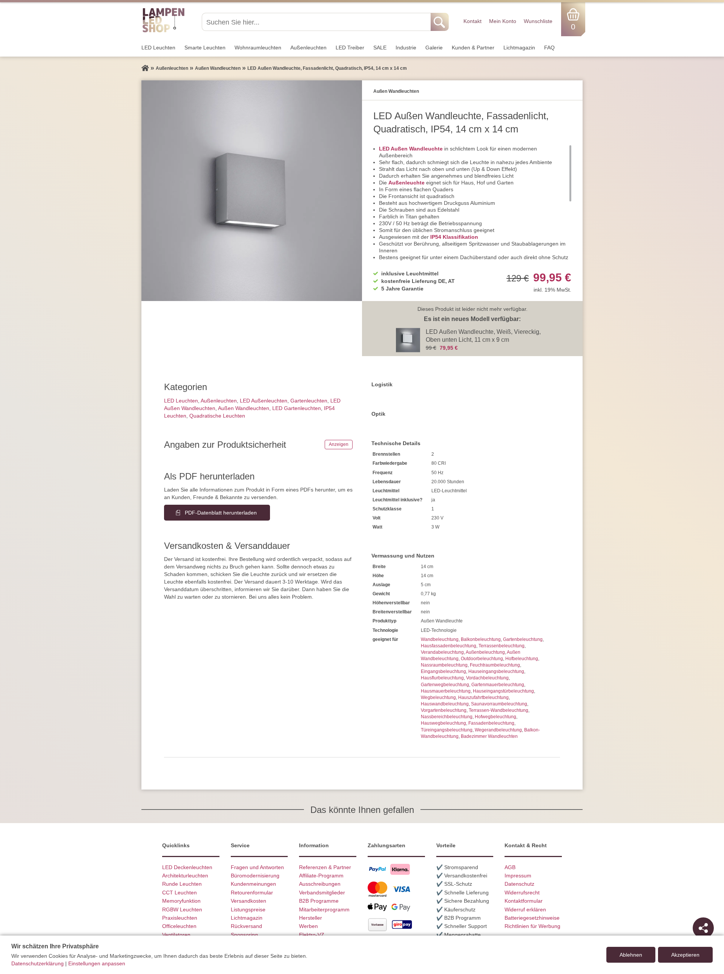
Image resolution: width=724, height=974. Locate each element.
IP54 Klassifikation (454, 237)
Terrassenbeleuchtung (502, 645)
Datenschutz (519, 884)
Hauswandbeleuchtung (445, 704)
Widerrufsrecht (522, 893)
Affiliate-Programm (321, 876)
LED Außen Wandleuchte (411, 149)
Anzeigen (338, 444)
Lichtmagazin (519, 48)
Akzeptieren (685, 955)
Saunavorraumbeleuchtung (499, 704)
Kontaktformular (524, 901)
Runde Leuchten (182, 884)
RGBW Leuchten (182, 909)
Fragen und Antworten (257, 867)
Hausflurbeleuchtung (442, 678)
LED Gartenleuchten (296, 408)
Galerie (434, 48)
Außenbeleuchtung (485, 652)
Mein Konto (502, 21)
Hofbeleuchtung (521, 658)
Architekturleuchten (185, 876)
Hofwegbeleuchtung (495, 716)
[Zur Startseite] (145, 68)
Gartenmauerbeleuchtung (497, 684)
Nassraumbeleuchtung (444, 665)
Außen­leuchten (308, 48)
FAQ (549, 48)
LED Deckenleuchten (187, 867)
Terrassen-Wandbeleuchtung (498, 710)
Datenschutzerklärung (37, 963)
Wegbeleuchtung (438, 697)
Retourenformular (252, 893)
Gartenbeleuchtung (523, 639)
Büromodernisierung (255, 876)
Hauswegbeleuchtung (443, 723)
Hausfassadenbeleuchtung (448, 645)
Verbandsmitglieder (322, 893)
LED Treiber (350, 48)
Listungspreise (248, 909)
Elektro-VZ (311, 935)
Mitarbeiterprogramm (324, 909)
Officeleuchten (179, 926)
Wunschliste (538, 21)
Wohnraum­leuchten (258, 48)
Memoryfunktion (181, 901)
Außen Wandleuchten (243, 408)
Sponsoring (244, 935)
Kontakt (472, 21)
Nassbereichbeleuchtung (446, 716)
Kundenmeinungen (253, 884)
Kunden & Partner (473, 48)
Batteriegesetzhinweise (532, 918)
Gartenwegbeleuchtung (445, 684)
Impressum (518, 876)
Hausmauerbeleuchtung (446, 691)
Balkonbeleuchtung (481, 639)
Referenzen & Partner (325, 867)
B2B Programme (319, 901)
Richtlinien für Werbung (532, 926)
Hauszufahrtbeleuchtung (483, 697)
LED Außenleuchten (263, 401)
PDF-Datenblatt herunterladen (221, 513)
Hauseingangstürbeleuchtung (503, 691)
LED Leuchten (158, 48)
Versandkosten (248, 901)
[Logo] (163, 31)
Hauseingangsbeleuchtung (496, 671)
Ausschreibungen (320, 884)
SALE (380, 48)
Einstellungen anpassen (96, 963)
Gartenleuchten (308, 401)
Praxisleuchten (179, 918)
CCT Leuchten (179, 893)
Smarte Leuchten (204, 48)
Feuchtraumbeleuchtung (495, 665)
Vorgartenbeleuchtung (443, 710)
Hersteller (310, 918)
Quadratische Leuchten (217, 416)
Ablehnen (631, 955)
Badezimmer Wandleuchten (489, 736)
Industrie (406, 48)
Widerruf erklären (525, 909)
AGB (510, 867)
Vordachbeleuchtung (487, 678)
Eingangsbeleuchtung (443, 671)
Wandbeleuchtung (440, 639)
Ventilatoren (176, 935)
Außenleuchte (406, 183)
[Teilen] (703, 928)
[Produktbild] (251, 190)
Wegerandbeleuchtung (498, 730)
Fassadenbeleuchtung (491, 723)
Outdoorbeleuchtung (482, 658)
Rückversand (246, 926)
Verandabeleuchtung (442, 652)
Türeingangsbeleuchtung (446, 730)
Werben (308, 926)
